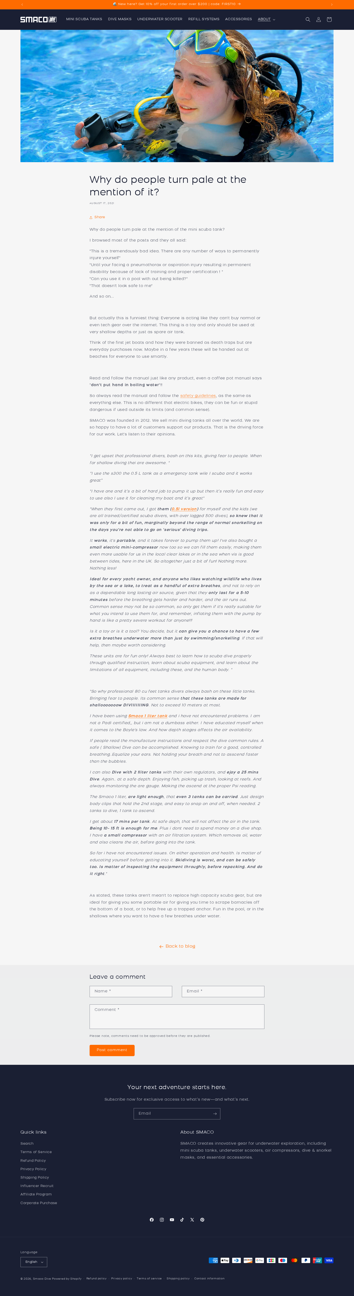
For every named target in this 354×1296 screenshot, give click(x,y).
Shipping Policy (34, 1178)
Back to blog (181, 947)
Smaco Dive (42, 1279)
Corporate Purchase (38, 1203)
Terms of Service (36, 1152)
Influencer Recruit (37, 1186)
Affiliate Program (36, 1194)
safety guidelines (198, 396)
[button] (266, 19)
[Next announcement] (332, 4)
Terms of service (149, 1278)
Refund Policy (33, 1161)
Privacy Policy (33, 1169)
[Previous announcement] (22, 4)
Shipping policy (178, 1278)
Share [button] (99, 217)
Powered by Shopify (67, 1279)
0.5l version (184, 509)
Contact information (209, 1278)
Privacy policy (121, 1278)
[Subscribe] (215, 1113)
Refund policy (96, 1278)
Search (27, 1144)
